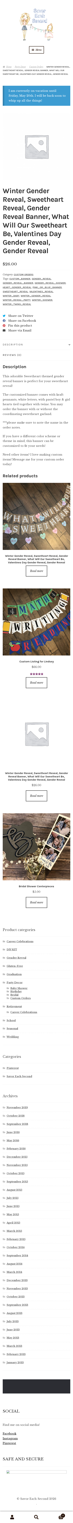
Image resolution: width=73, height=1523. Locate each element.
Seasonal (12, 1028)
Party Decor (20, 67)
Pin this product (20, 325)
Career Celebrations (20, 941)
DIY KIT (12, 949)
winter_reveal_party (17, 300)
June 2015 (13, 1206)
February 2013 (16, 1354)
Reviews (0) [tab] (12, 355)
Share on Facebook (22, 320)
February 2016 (16, 1148)
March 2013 (14, 1346)
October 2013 (16, 1296)
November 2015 (17, 1165)
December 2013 (17, 1280)
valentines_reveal (41, 291)
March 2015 (14, 1230)
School (11, 1020)
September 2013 (17, 1304)
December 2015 (17, 1156)
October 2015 (15, 1173)
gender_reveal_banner (18, 283)
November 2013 (17, 1288)
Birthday (16, 991)
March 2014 (14, 1272)
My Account (12, 1517)
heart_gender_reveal (17, 287)
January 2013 (15, 1362)
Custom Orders (36, 67)
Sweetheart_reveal (15, 291)
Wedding (13, 1036)
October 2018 (16, 1115)
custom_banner (19, 278)
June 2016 (13, 1132)
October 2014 (16, 1247)
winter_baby (11, 295)
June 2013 (13, 1329)
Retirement (14, 1006)
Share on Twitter (20, 315)
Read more (36, 571)
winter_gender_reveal (36, 295)
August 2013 (14, 1313)
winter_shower (42, 300)
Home (9, 67)
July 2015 (13, 1197)
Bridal (14, 994)
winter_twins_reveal (17, 304)
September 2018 (17, 1124)
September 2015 (17, 1181)
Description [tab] (13, 344)
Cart (56, 1514)
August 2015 (14, 1189)
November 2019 (17, 1107)
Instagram (10, 1438)
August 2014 (14, 1263)
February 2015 (16, 1239)
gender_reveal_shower (50, 283)
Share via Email (19, 330)
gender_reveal (41, 278)
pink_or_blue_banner (47, 287)
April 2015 (13, 1222)
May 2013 (13, 1337)
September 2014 (17, 1255)
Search (36, 1517)
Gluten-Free (15, 966)
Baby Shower (19, 988)
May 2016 (13, 1140)
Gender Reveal (16, 957)
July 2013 (13, 1321)
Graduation (14, 974)
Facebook (9, 1433)
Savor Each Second (19, 1076)
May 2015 (13, 1214)
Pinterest (13, 1068)
